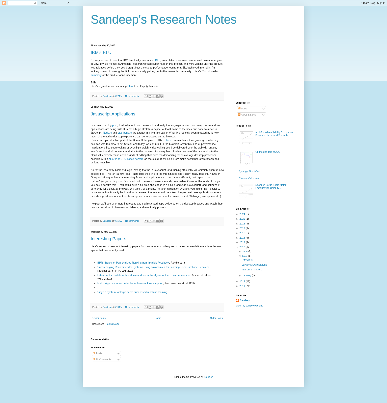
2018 (242, 223)
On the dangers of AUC (268, 152)
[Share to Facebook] (158, 96)
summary (96, 75)
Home (158, 318)
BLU (157, 60)
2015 (242, 237)
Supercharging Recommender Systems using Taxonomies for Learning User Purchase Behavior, (153, 267)
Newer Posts (99, 318)
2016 (242, 233)
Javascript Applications (113, 113)
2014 (242, 242)
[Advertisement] (266, 69)
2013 (242, 247)
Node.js (107, 132)
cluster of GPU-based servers (126, 158)
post (114, 125)
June (245, 251)
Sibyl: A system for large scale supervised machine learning (132, 292)
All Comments (248, 114)
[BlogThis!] (150, 96)
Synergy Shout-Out (249, 171)
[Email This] (146, 96)
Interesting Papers (108, 238)
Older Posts (216, 318)
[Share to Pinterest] (161, 96)
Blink (130, 86)
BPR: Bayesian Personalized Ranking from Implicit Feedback (133, 262)
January (247, 275)
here (168, 140)
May (245, 256)
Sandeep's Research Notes (164, 19)
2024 (242, 214)
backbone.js (125, 132)
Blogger (208, 377)
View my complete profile (249, 305)
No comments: (132, 96)
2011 (242, 286)
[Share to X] (154, 96)
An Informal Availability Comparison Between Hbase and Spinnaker (274, 134)
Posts (243, 108)
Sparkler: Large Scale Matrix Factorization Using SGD (270, 186)
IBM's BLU (101, 52)
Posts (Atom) (113, 324)
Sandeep (245, 300)
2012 (242, 281)
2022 (242, 218)
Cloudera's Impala (249, 178)
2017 (242, 228)
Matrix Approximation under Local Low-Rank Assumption (130, 283)
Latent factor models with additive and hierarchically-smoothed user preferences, (144, 275)
